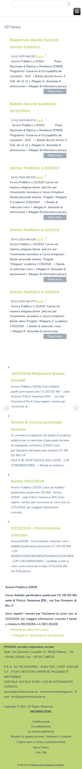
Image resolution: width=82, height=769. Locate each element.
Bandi (39, 56)
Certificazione (41, 721)
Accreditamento (41, 726)
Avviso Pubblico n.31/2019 (34, 168)
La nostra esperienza (41, 731)
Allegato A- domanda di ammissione (39, 635)
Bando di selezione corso (31, 629)
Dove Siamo (41, 747)
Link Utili (41, 752)
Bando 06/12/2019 (27, 481)
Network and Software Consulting (47, 765)
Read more (55, 91)
